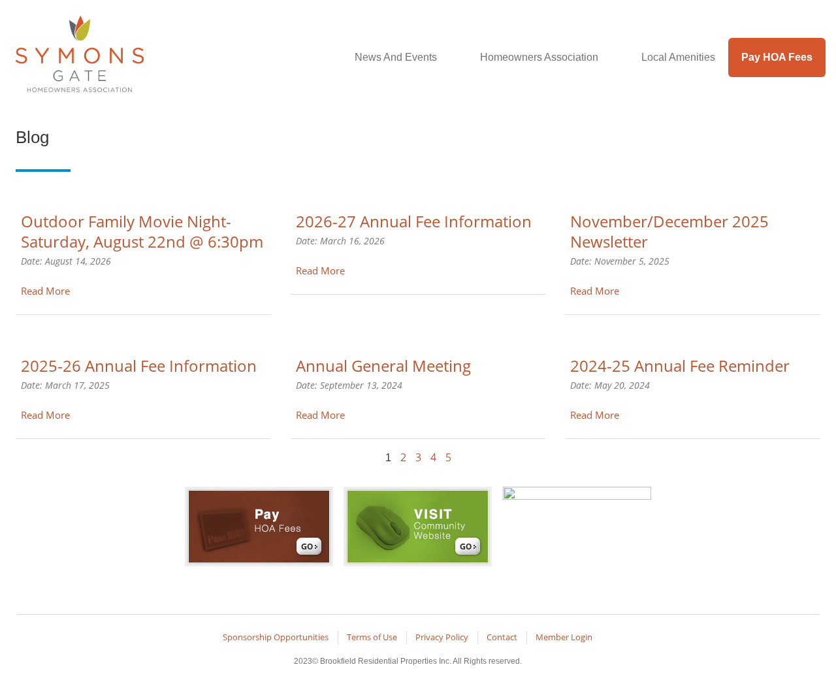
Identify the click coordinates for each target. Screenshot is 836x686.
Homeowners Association (539, 57)
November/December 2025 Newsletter (669, 231)
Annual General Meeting (383, 365)
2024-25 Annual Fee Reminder (680, 365)
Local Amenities (678, 57)
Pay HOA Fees (776, 57)
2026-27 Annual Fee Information (414, 221)
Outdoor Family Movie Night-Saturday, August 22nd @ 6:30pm (142, 231)
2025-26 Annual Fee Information (139, 365)
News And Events (396, 57)
